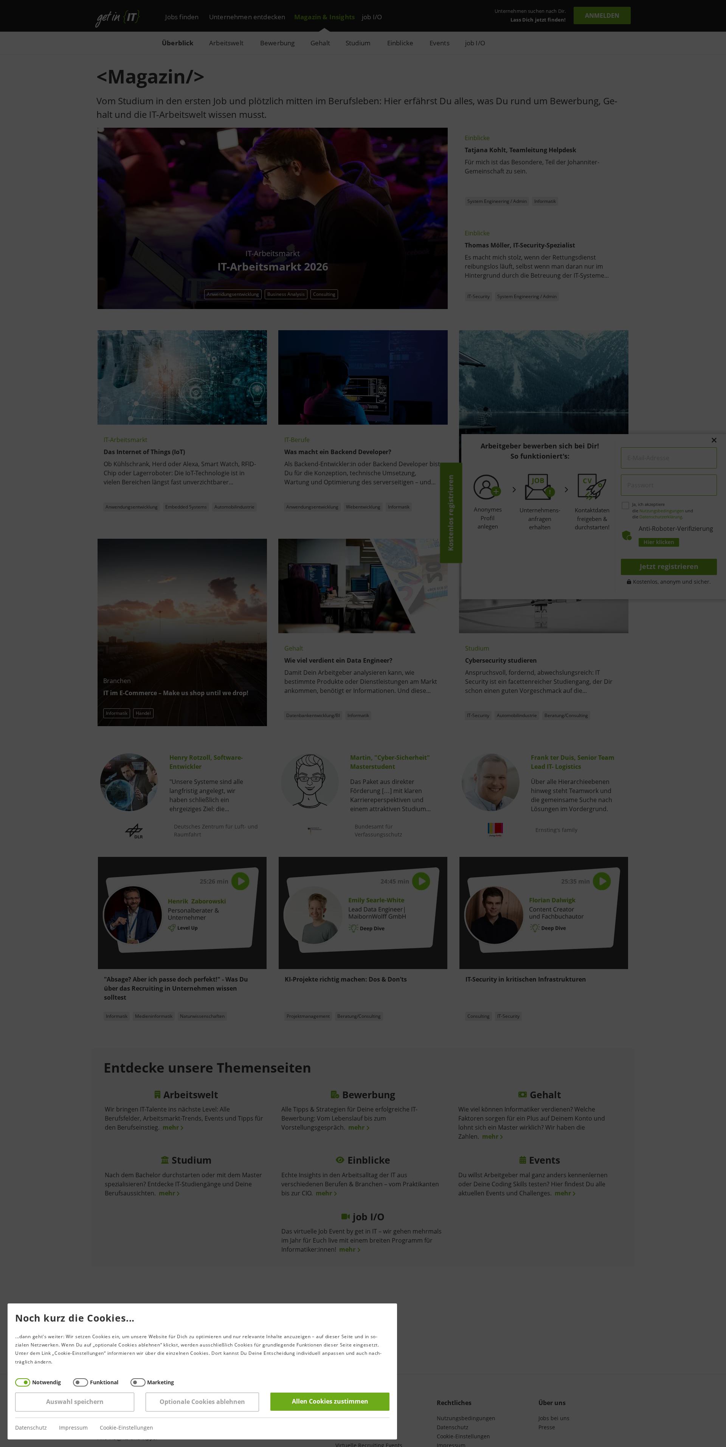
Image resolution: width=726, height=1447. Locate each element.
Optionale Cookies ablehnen (202, 1401)
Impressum (73, 1428)
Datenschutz (31, 1428)
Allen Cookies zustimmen (330, 1401)
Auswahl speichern (75, 1401)
